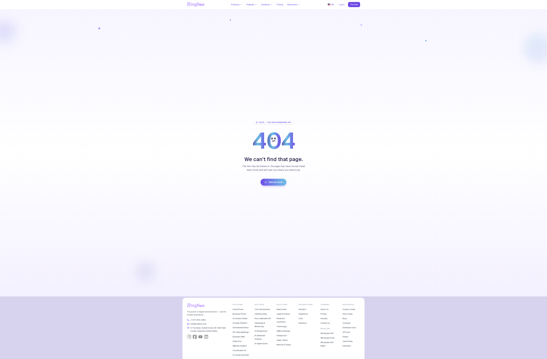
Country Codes (349, 309)
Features (250, 4)
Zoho (301, 318)
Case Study (348, 341)
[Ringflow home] (196, 4)
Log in (342, 4)
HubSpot (302, 309)
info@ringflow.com (198, 324)
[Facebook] (195, 337)
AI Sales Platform (240, 323)
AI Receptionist (261, 331)
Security (324, 318)
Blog (345, 318)
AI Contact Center (240, 318)
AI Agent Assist (261, 343)
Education (347, 346)
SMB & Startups (283, 331)
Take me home (275, 182)
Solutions (265, 4)
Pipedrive (303, 323)
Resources (292, 4)
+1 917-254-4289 (198, 320)
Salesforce (303, 314)
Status (345, 336)
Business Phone (239, 314)
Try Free (354, 4)
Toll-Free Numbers (262, 309)
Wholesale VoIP (327, 333)
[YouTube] (200, 337)
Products (235, 4)
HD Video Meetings (241, 332)
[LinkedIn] (206, 337)
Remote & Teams (284, 344)
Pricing (280, 4)
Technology (282, 326)
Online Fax (237, 341)
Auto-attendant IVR (263, 318)
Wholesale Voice (327, 338)
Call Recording (261, 314)
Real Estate (281, 309)
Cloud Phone (238, 309)
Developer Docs (349, 327)
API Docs (346, 332)
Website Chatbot (240, 346)
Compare (346, 323)
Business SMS (239, 336)
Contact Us (325, 323)
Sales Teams (282, 340)
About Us (324, 309)
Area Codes (348, 314)
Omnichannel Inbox (241, 327)
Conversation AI (239, 350)
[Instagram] (189, 337)
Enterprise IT (282, 335)
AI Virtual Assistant (241, 355)
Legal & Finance (283, 314)
